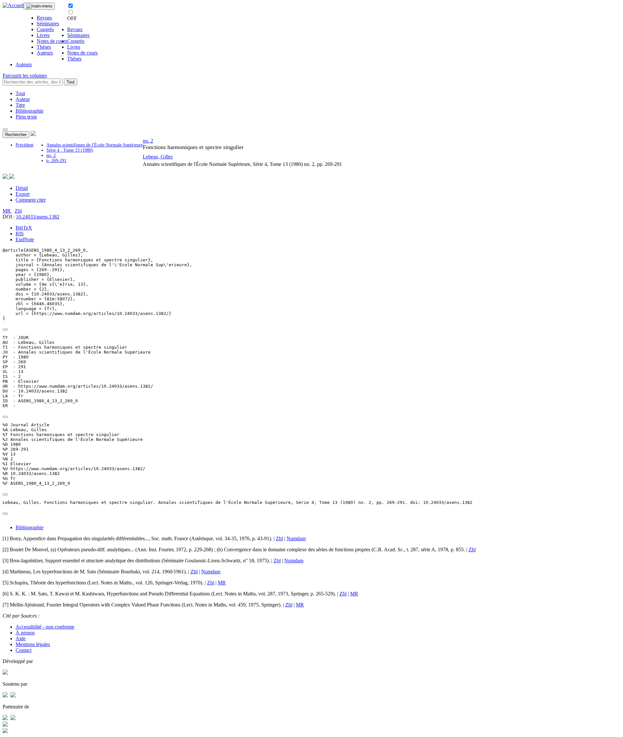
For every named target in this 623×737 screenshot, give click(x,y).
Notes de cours (52, 41)
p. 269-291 (56, 160)
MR (7, 211)
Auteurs (45, 53)
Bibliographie (29, 111)
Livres (43, 35)
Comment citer (31, 200)
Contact (23, 650)
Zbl (18, 211)
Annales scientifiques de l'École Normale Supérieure (94, 145)
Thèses (44, 47)
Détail (22, 188)
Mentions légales (33, 644)
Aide (21, 638)
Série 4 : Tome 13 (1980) (69, 150)
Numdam (296, 538)
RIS (20, 233)
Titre (20, 105)
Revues (44, 17)
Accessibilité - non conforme (45, 627)
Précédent (24, 145)
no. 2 (51, 155)
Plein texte (26, 116)
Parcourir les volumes (25, 75)
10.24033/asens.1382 (37, 216)
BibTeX (24, 228)
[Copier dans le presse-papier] (5, 330)
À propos (25, 632)
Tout (71, 82)
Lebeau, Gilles (158, 156)
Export (23, 194)
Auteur (23, 99)
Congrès (45, 29)
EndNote (25, 239)
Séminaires (48, 23)
